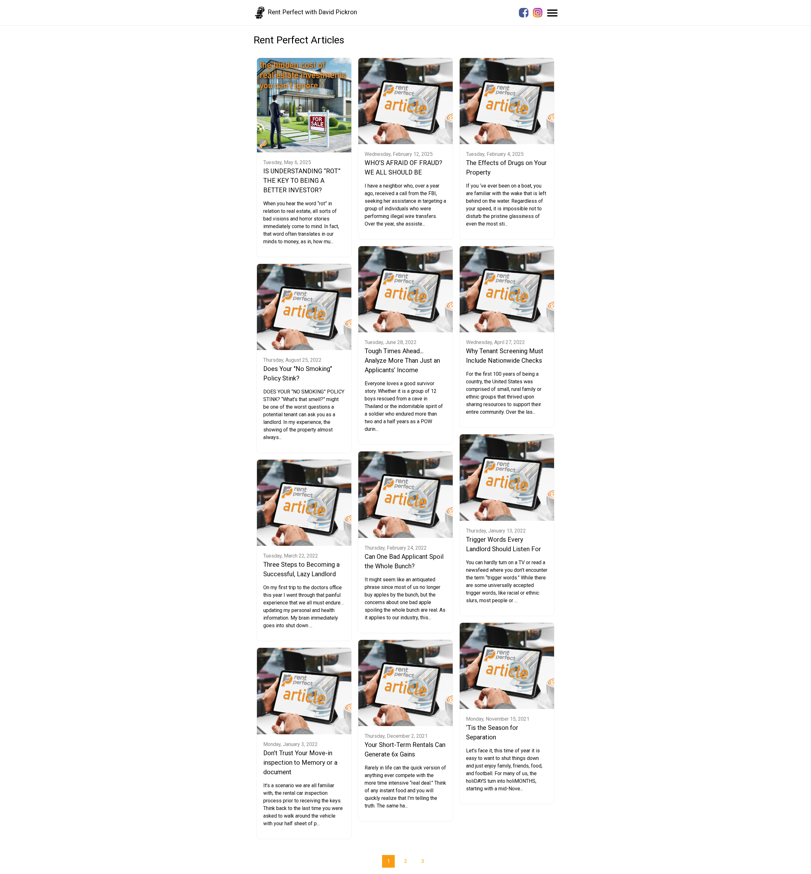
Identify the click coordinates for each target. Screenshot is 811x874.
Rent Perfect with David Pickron (311, 12)
